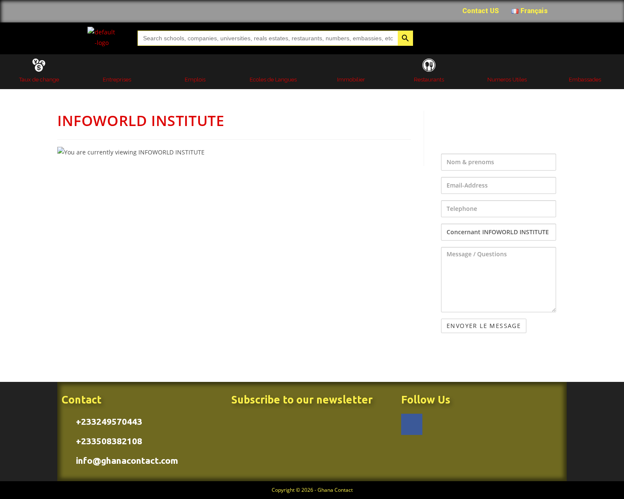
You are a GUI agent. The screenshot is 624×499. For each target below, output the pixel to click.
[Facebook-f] (411, 424)
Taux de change (39, 79)
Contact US (480, 11)
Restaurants (429, 79)
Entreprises (117, 79)
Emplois (195, 79)
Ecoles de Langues (273, 79)
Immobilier (351, 79)
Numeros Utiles (507, 79)
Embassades (585, 79)
